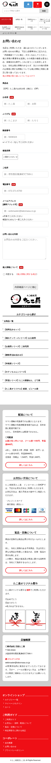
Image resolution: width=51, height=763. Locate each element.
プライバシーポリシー (14, 750)
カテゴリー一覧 (6, 19)
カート (37, 6)
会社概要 (9, 742)
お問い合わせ (10, 746)
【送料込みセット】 (32, 20)
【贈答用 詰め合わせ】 (19, 28)
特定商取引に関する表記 (15, 730)
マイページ (28, 6)
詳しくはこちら (26, 465)
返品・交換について (13, 726)
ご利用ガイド (10, 719)
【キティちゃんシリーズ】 (44, 28)
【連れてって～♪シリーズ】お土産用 (44, 21)
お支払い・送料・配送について (18, 722)
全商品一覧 (19, 19)
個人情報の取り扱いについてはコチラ (19, 75)
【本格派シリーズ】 (32, 28)
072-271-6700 (14, 658)
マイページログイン (13, 703)
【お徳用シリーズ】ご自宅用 (6, 28)
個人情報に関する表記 (26, 274)
